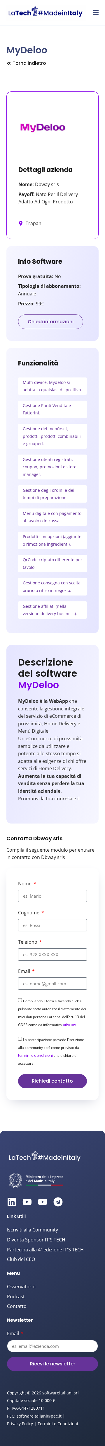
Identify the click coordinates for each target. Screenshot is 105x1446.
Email (24, 971)
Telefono (28, 942)
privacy (69, 1024)
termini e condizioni (35, 1055)
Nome (25, 883)
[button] (96, 13)
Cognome (29, 912)
